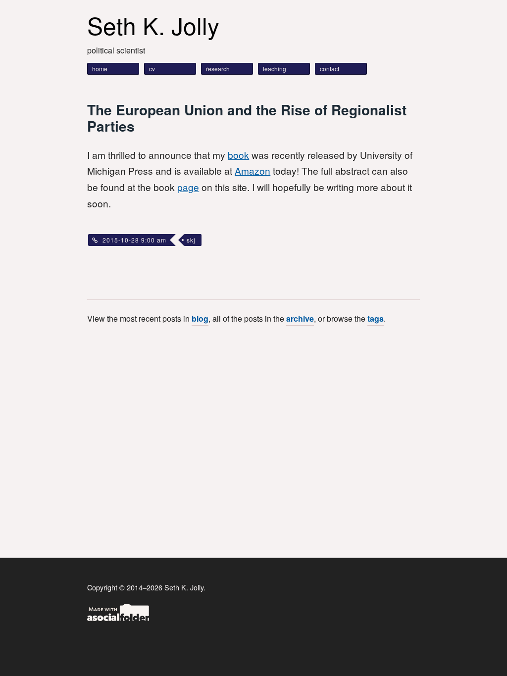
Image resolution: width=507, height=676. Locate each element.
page (188, 186)
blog (200, 318)
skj (191, 240)
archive (300, 318)
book (238, 154)
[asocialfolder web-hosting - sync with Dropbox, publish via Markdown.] (118, 618)
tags (375, 318)
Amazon (252, 170)
